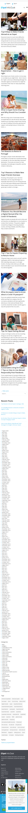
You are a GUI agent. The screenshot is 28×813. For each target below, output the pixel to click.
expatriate (18, 711)
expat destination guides (7, 706)
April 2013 (4, 571)
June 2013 (4, 568)
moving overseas (13, 729)
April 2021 (4, 508)
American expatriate (6, 698)
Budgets (4, 646)
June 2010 (4, 622)
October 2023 (5, 465)
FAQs (2, 775)
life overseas (4, 724)
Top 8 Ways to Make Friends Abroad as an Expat (12, 33)
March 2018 (5, 526)
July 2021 (4, 503)
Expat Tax (4, 662)
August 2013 (5, 565)
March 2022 (5, 491)
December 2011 (6, 595)
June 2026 (4, 434)
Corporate (3, 770)
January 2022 (5, 494)
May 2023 (4, 473)
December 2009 (6, 631)
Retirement (4, 732)
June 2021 (4, 505)
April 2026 (4, 437)
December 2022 (6, 479)
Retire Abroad (5, 684)
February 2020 (5, 520)
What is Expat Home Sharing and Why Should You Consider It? (13, 112)
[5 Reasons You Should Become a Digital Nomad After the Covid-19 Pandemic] (14, 201)
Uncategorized (5, 691)
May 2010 (4, 624)
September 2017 (6, 530)
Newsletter (18, 775)
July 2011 (4, 603)
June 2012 (4, 586)
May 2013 (4, 569)
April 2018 (4, 524)
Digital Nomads (6, 649)
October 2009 (5, 634)
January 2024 (5, 461)
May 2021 (4, 506)
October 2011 (5, 598)
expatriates (22, 714)
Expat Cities (5, 650)
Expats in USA (5, 668)
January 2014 (5, 557)
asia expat (4, 701)
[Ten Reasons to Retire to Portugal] (14, 141)
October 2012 (5, 580)
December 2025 (6, 443)
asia (22, 698)
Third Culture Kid (6, 687)
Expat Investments (7, 656)
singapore (10, 732)
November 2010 (6, 615)
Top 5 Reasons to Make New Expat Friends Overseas (12, 173)
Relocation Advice (6, 681)
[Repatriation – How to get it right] (14, 60)
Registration (5, 679)
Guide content (4, 774)
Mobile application (19, 773)
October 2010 (5, 616)
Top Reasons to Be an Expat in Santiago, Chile (12, 404)
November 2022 (6, 480)
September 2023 (6, 467)
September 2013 (6, 563)
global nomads (5, 719)
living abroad (18, 724)
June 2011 (4, 604)
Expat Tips (4, 664)
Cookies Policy (18, 779)
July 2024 (4, 453)
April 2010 (4, 625)
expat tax (8, 717)
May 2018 (4, 523)
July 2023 (4, 470)
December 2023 (6, 462)
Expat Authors (4, 772)
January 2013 (5, 576)
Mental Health (5, 674)
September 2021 (6, 500)
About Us (3, 768)
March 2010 (5, 627)
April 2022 (4, 489)
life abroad (19, 722)
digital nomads (5, 704)
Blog (3, 644)
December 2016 (6, 539)
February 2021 (5, 511)
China (9, 701)
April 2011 (4, 607)
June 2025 (4, 447)
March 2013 (5, 572)
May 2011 (4, 606)
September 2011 (6, 600)
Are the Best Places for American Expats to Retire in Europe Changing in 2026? (13, 418)
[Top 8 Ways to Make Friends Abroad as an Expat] (14, 21)
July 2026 (4, 432)
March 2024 (5, 458)
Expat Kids (4, 659)
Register (8, 3)
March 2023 (5, 476)
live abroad (11, 724)
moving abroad (5, 729)
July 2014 (4, 551)
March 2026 (5, 438)
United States (5, 735)
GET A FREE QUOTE (16, 808)
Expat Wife (5, 665)
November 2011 (6, 597)
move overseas (21, 727)
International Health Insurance (9, 671)
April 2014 (4, 554)
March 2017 (5, 536)
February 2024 (5, 459)
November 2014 (6, 545)
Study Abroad (5, 685)
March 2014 (5, 556)
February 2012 (5, 592)
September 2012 (6, 582)
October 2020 (5, 517)
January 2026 (5, 441)
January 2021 (5, 512)
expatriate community (6, 714)
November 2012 (6, 579)
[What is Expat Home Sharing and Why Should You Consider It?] (14, 99)
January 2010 (5, 630)
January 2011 (5, 612)
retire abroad (22, 729)
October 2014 (5, 547)
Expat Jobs (4, 658)
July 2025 (4, 446)
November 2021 (6, 497)
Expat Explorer (5, 709)
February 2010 (5, 628)
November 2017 (6, 529)
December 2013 (6, 559)
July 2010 (4, 621)
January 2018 (5, 527)
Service (3, 803)
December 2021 (6, 495)
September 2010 (6, 618)
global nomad (19, 717)
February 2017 (5, 538)
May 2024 (4, 456)
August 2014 (5, 550)
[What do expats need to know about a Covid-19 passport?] (14, 282)
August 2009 (5, 637)
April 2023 (4, 474)
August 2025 (5, 444)
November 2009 (6, 633)
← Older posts (5, 391)
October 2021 (5, 498)
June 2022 (4, 486)
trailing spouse (17, 732)
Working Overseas (19, 735)
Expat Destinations (7, 652)
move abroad (13, 727)
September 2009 (6, 636)
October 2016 (5, 542)
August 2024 (5, 452)
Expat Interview (19, 709)
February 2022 (5, 492)
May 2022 (4, 488)
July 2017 (4, 533)
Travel (3, 690)
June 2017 (4, 535)
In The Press (4, 777)
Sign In (15, 3)
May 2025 (4, 449)
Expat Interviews (5, 711)
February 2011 (5, 610)
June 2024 (4, 455)
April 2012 (4, 589)
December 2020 (6, 514)
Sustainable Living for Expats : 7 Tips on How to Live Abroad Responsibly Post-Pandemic (13, 370)
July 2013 (4, 566)
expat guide (12, 709)
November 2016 (6, 541)
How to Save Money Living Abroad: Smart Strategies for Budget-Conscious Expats (11, 424)
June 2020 (4, 518)
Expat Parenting (6, 661)
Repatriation (5, 682)
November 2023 (6, 464)
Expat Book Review (18, 704)
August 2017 (5, 532)
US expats (11, 735)
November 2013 (6, 560)
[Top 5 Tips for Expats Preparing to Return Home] (14, 243)
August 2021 (5, 501)
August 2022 (5, 483)
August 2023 (5, 468)
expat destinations (18, 706)
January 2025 (5, 450)
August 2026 (5, 430)
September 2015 (6, 544)
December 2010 (6, 613)
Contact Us (18, 771)
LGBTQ (4, 673)
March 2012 (5, 591)
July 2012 (4, 585)
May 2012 (4, 588)
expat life (12, 711)
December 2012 (6, 577)
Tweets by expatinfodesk (8, 742)
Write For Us (18, 777)
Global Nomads (6, 670)
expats (3, 717)
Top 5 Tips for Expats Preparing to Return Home (14, 254)
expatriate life (16, 714)
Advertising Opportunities (18, 768)
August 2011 (5, 601)
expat (11, 704)
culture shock (22, 701)
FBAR (13, 717)
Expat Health (5, 655)
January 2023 (5, 477)
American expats (15, 698)
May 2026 (4, 435)
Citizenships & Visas (7, 647)
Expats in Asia (5, 667)
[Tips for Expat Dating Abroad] (14, 321)
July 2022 (4, 485)
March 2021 (5, 509)
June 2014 (4, 553)
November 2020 (6, 515)
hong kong (12, 719)
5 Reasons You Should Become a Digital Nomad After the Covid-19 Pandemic (13, 214)
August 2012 (5, 583)
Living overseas (5, 727)
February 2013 (5, 574)
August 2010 (5, 619)
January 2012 (5, 594)
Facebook (4, 791)
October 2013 (5, 562)
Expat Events (5, 653)
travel (23, 732)
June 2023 (4, 471)
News (3, 677)
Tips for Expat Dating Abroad (13, 331)
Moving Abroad (6, 676)
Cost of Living (15, 701)
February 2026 (5, 440)
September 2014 (6, 548)
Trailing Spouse (6, 688)
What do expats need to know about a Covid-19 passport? (13, 293)
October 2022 (5, 482)
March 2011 (5, 609)
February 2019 (5, 521)
